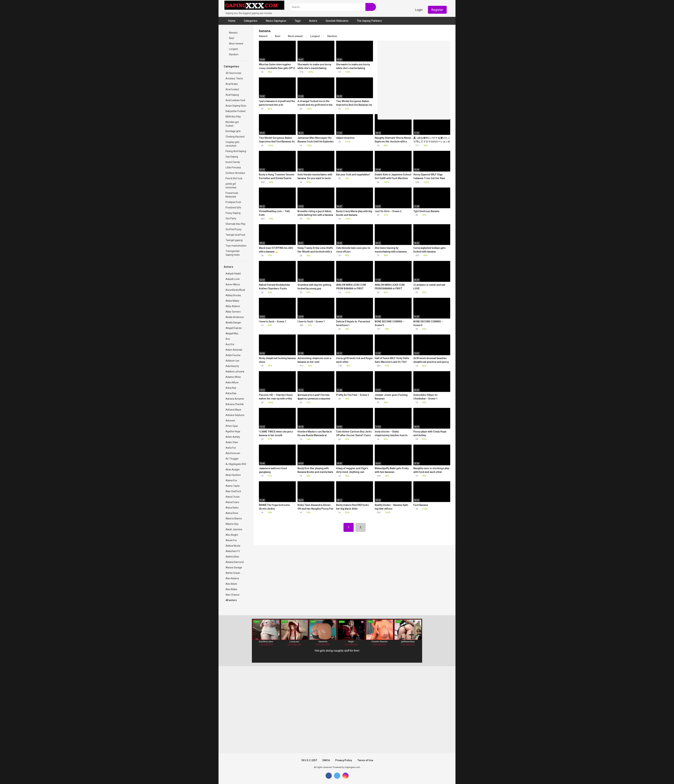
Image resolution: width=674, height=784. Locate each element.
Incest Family (233, 162)
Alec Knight (232, 534)
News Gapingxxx (276, 20)
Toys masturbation (236, 245)
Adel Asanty (232, 366)
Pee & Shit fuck (234, 178)
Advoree (230, 420)
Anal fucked (232, 89)
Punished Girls (233, 207)
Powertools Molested (232, 195)
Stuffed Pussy (234, 229)
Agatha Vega (233, 431)
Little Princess (233, 167)
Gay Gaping (232, 156)
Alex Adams (232, 578)
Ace (228, 338)
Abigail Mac (232, 333)
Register (437, 10)
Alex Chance (232, 594)
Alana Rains (232, 507)
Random (234, 54)
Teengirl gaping (234, 240)
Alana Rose (232, 513)
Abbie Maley (232, 300)
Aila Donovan (233, 453)
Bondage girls (233, 131)
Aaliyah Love (233, 279)
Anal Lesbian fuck (235, 100)
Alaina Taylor (233, 485)
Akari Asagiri (233, 469)
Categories (250, 20)
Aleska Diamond (235, 562)
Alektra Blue (232, 556)
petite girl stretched (231, 185)
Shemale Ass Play (236, 223)
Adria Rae (231, 393)
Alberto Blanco (234, 518)
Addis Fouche (233, 355)
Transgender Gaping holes (233, 253)
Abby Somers (233, 311)
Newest (233, 32)
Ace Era (230, 344)
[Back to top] (662, 773)
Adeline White (233, 377)
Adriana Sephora (235, 415)
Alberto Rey (232, 524)
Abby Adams (233, 306)
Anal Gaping (232, 94)
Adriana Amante (235, 398)
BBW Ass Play (233, 116)
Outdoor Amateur (235, 173)
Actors (313, 20)
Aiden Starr (232, 442)
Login (419, 10)
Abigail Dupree (234, 328)
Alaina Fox (231, 480)
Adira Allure (232, 382)
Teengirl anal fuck (235, 234)
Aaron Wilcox (233, 284)
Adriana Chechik (235, 404)
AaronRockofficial (235, 289)
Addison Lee (232, 360)
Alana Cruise (233, 496)
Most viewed (236, 43)
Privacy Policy (343, 760)
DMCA (326, 760)
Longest (233, 49)
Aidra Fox (231, 447)
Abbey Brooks (233, 295)
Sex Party (231, 218)
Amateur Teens (234, 78)
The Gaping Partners (369, 20)
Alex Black (231, 583)
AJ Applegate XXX (236, 464)
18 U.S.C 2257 (309, 760)
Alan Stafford (233, 491)
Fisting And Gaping (236, 151)
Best (231, 38)
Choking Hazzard (235, 136)
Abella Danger (233, 322)
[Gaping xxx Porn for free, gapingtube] (254, 5)
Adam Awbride (234, 349)
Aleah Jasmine (234, 529)
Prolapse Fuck (233, 202)
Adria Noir (231, 387)
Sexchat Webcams (337, 20)
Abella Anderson (235, 317)
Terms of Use (365, 760)
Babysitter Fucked (235, 111)
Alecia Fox (231, 540)
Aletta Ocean (233, 573)
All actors (231, 600)
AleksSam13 (233, 551)
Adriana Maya (233, 409)
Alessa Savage (234, 567)
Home (231, 20)
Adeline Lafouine (235, 371)
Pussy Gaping (233, 213)
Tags (298, 20)
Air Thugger (232, 458)
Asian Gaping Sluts (236, 105)
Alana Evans (232, 502)
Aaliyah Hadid (233, 273)
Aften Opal (232, 426)
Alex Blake (231, 589)
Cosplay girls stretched (232, 144)
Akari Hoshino (233, 475)
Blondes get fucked (232, 124)
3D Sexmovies (233, 73)
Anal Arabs (232, 84)
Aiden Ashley (233, 436)
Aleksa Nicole (233, 545)
